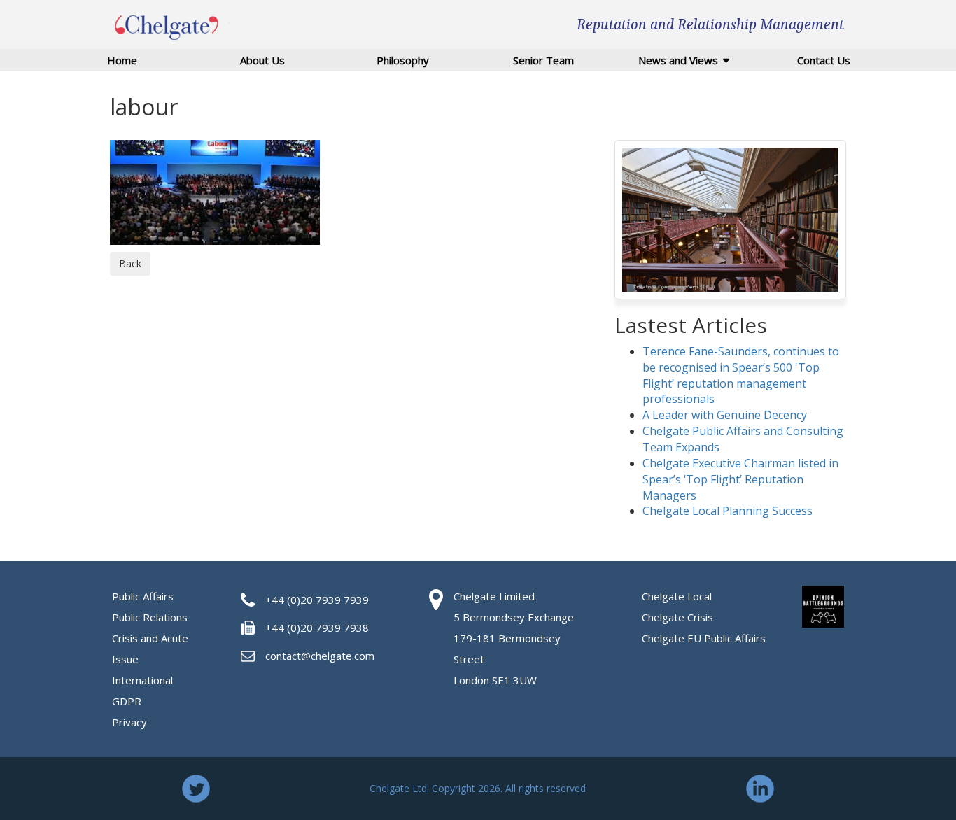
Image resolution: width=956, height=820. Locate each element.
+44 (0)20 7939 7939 (317, 600)
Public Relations (150, 617)
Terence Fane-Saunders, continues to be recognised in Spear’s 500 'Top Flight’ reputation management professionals (740, 375)
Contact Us (823, 60)
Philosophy (403, 60)
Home (122, 60)
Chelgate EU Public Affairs (704, 638)
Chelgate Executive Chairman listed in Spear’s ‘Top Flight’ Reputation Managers (740, 479)
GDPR (126, 701)
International (142, 680)
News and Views (678, 60)
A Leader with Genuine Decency (724, 415)
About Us (262, 60)
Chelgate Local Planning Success (727, 510)
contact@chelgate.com (319, 656)
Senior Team (543, 60)
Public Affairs (143, 596)
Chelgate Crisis (677, 617)
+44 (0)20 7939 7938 (317, 628)
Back (130, 263)
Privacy (129, 722)
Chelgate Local (677, 596)
